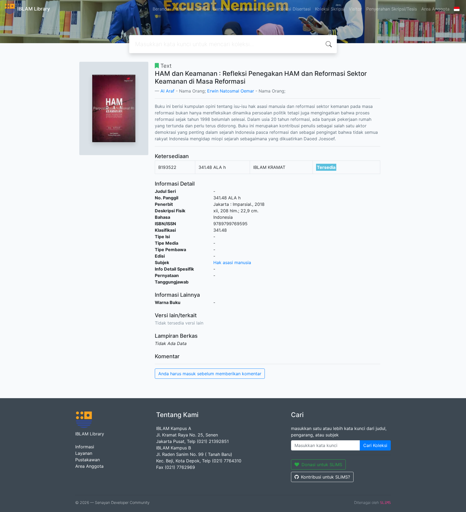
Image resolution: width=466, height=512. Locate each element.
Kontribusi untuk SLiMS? (325, 477)
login (268, 9)
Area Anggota (435, 9)
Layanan (83, 453)
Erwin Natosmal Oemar (230, 91)
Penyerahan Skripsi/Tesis (391, 9)
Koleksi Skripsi (329, 9)
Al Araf (167, 91)
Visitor (355, 9)
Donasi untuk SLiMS (321, 464)
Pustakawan (246, 9)
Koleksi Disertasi (294, 9)
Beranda (161, 9)
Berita (203, 9)
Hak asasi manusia (232, 262)
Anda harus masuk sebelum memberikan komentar (209, 373)
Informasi (183, 9)
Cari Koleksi (375, 445)
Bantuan (221, 9)
